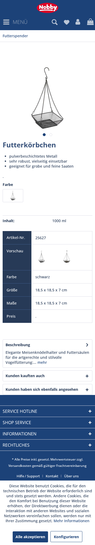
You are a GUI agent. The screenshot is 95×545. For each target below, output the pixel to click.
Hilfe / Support (28, 476)
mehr (41, 362)
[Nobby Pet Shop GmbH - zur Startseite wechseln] (47, 8)
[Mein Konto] (78, 22)
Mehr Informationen (71, 520)
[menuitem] (15, 22)
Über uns (71, 476)
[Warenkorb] (89, 22)
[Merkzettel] (66, 22)
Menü (20, 21)
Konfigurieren (66, 536)
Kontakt (52, 476)
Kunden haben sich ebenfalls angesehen (42, 389)
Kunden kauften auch (25, 375)
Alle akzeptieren (30, 536)
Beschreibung (18, 344)
